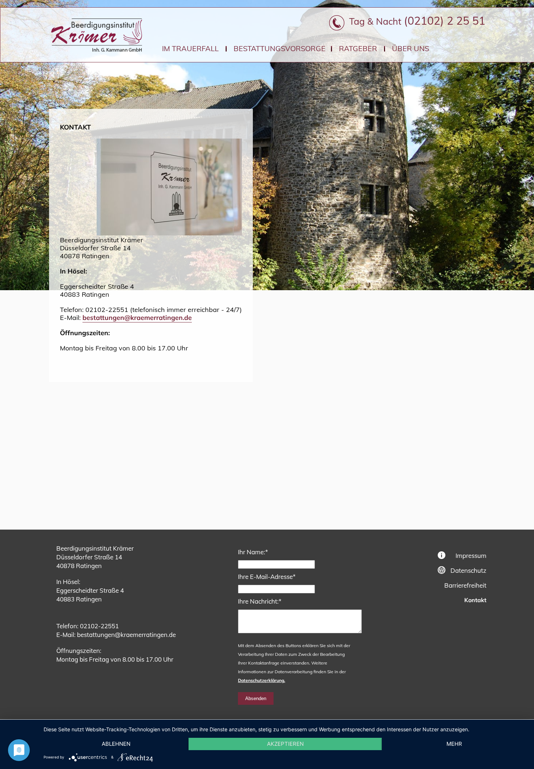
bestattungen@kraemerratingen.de (137, 317)
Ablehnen (116, 743)
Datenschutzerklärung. (261, 680)
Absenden (255, 698)
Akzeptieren (285, 743)
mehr (454, 743)
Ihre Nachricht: (260, 601)
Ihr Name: (253, 552)
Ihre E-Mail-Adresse (267, 576)
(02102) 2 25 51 (444, 21)
